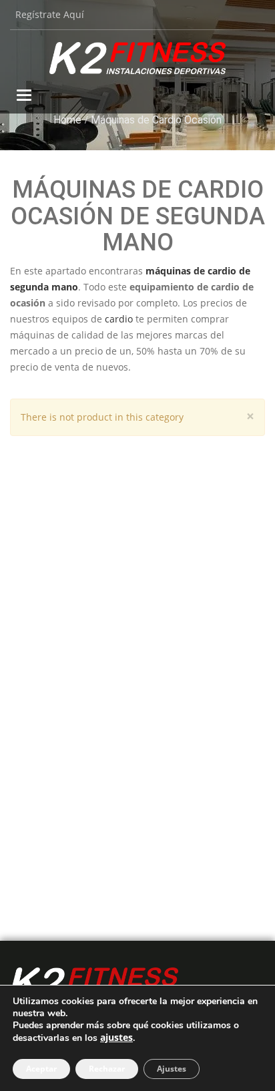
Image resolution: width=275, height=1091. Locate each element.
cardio (119, 318)
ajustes (116, 1038)
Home (67, 120)
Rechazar (107, 1068)
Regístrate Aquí (49, 14)
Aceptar (41, 1068)
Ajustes (171, 1068)
